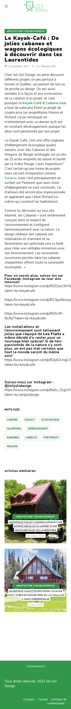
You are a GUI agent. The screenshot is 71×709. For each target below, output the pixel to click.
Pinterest (51, 437)
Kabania (11, 178)
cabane (12, 420)
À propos (29, 699)
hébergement (38, 428)
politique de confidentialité (56, 701)
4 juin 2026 (35, 604)
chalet (29, 420)
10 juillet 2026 (36, 536)
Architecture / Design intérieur (25, 31)
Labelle (31, 437)
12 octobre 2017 (19, 66)
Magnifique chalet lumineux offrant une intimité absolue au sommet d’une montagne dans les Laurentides (35, 526)
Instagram (31, 279)
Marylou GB (48, 66)
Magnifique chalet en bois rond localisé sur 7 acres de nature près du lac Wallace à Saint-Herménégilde (36, 595)
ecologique (50, 420)
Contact (43, 699)
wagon (12, 446)
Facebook (13, 279)
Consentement (35, 666)
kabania (13, 437)
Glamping (14, 428)
